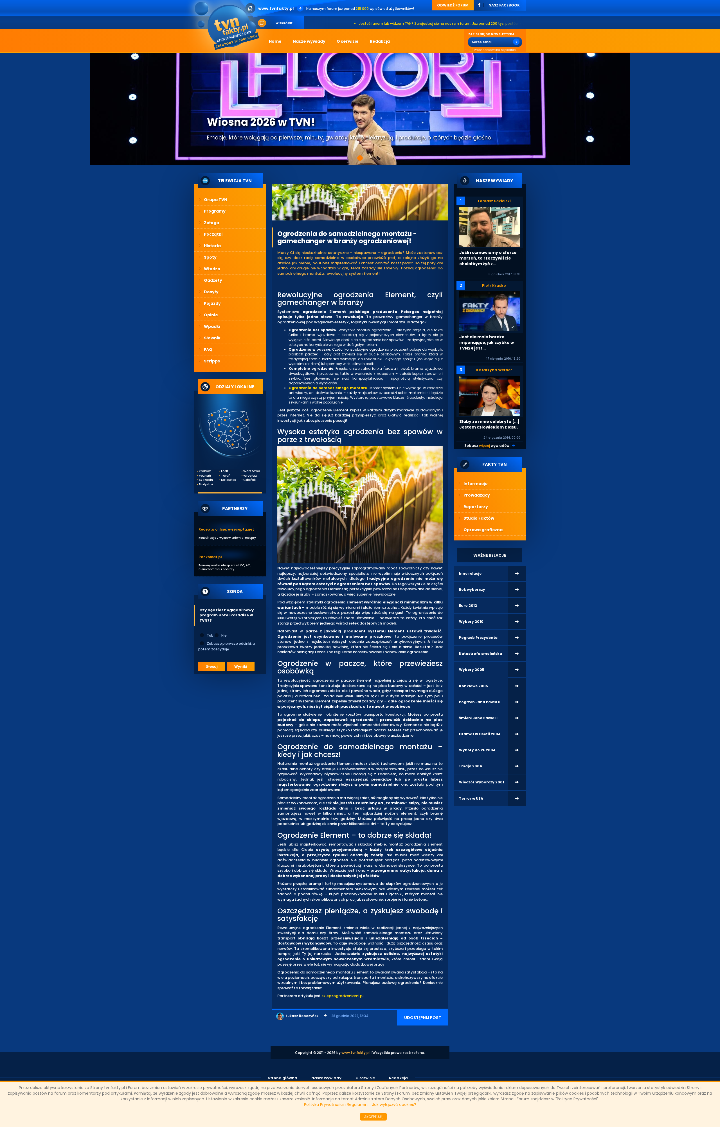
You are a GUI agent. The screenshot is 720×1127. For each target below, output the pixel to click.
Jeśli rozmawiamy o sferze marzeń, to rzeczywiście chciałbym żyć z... (488, 258)
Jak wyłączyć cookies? (394, 1104)
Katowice (228, 480)
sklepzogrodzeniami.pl (342, 995)
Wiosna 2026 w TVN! (261, 122)
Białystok (206, 484)
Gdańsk (249, 480)
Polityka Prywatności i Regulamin (336, 1104)
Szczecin (206, 480)
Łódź (224, 471)
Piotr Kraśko (494, 285)
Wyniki (240, 666)
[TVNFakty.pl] (228, 25)
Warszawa (250, 471)
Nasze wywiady (326, 1078)
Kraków (205, 471)
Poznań (205, 476)
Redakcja (398, 1078)
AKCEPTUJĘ (373, 1116)
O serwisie (365, 1078)
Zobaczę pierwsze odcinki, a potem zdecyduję (226, 646)
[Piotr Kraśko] (489, 310)
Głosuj (212, 666)
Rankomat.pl (210, 557)
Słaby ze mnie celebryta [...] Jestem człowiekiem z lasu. (489, 424)
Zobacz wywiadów (486, 445)
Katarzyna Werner (494, 370)
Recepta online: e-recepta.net (226, 529)
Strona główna (282, 1078)
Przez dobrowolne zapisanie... (495, 50)
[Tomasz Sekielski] (489, 226)
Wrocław (250, 476)
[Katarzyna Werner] (489, 395)
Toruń (225, 476)
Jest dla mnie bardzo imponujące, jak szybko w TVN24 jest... (486, 342)
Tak (210, 635)
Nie (224, 635)
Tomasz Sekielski (494, 201)
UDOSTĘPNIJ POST (422, 1017)
